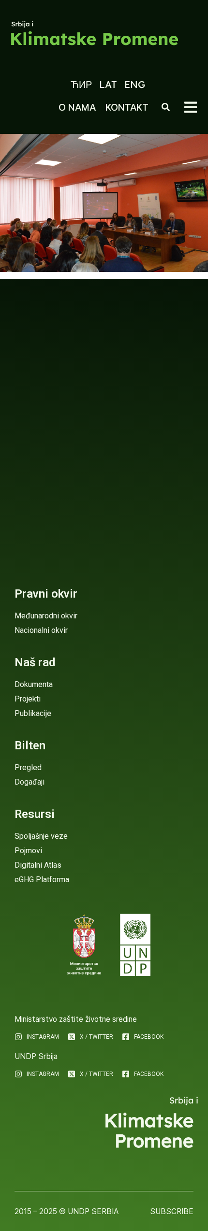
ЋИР (81, 84)
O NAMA (77, 107)
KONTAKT (127, 107)
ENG (134, 84)
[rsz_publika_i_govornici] (104, 203)
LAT (108, 84)
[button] (190, 107)
